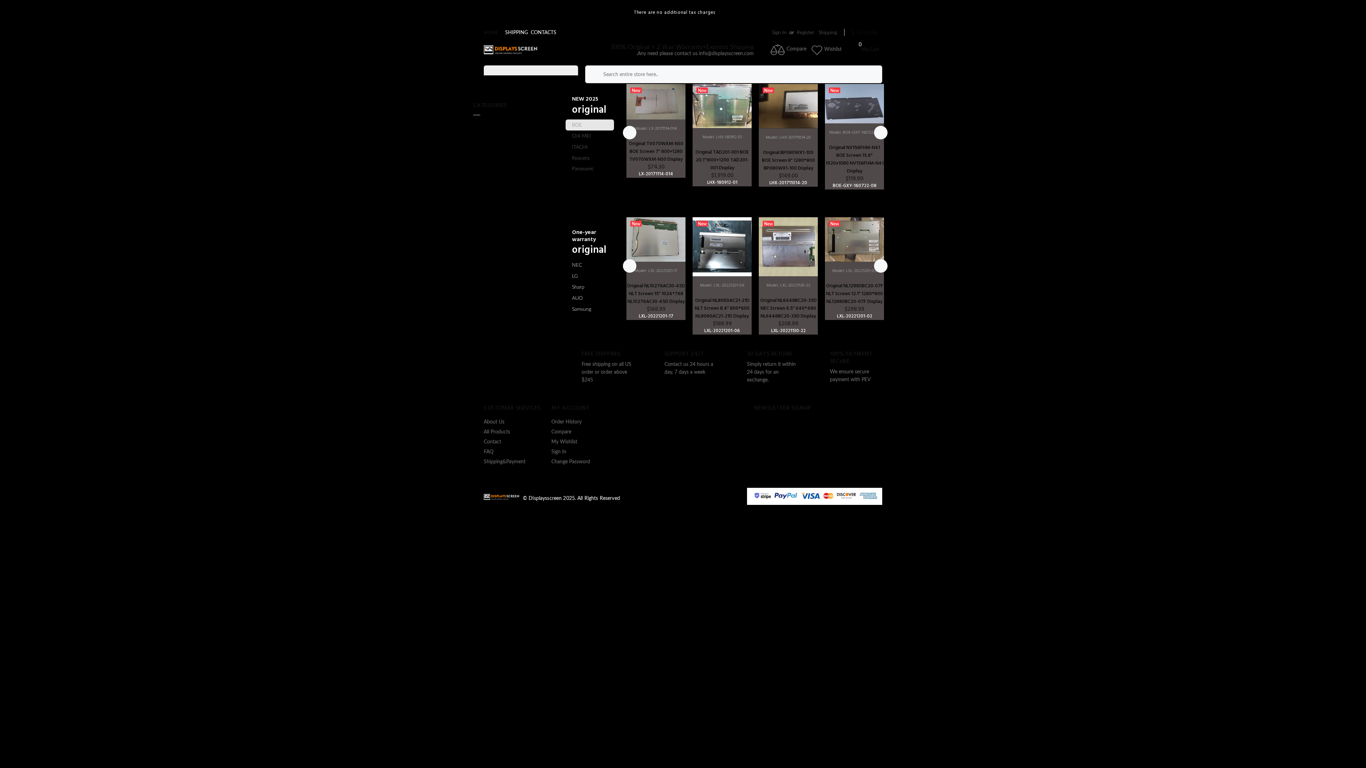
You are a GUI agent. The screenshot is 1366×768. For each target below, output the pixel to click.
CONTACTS (543, 32)
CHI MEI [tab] (581, 136)
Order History (566, 422)
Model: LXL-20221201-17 (656, 270)
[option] (656, 131)
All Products (497, 432)
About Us (494, 422)
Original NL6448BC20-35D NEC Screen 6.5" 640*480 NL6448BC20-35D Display (788, 308)
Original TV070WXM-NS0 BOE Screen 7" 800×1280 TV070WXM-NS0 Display (656, 152)
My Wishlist (564, 441)
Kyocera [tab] (580, 158)
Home (491, 33)
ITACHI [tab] (580, 147)
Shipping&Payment (504, 461)
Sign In (779, 32)
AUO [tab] (577, 298)
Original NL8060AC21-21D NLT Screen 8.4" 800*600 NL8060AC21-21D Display (722, 308)
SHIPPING (516, 32)
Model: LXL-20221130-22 (788, 285)
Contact (492, 441)
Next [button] (881, 132)
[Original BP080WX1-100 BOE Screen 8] (788, 106)
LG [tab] (575, 276)
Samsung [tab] (581, 309)
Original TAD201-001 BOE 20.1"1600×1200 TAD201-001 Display (722, 160)
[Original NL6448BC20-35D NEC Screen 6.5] (788, 246)
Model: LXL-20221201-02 (854, 270)
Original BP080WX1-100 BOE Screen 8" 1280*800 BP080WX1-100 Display (788, 160)
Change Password (570, 461)
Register (805, 32)
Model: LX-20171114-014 (656, 128)
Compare (561, 432)
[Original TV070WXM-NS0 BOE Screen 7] (655, 101)
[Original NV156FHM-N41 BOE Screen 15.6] (854, 103)
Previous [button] (629, 132)
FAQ (488, 451)
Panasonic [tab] (583, 168)
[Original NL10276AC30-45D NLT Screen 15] (655, 239)
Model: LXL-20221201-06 (722, 285)
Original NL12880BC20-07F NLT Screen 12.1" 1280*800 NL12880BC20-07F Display (854, 294)
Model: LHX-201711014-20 (788, 137)
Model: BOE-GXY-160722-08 (854, 132)
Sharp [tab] (578, 287)
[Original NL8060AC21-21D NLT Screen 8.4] (722, 246)
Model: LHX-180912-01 (722, 137)
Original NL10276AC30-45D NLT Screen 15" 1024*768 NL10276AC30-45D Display (656, 294)
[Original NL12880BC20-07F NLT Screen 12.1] (854, 239)
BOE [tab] (577, 125)
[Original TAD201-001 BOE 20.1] (722, 106)
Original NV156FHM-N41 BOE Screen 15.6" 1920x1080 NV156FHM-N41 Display (855, 159)
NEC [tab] (577, 265)
